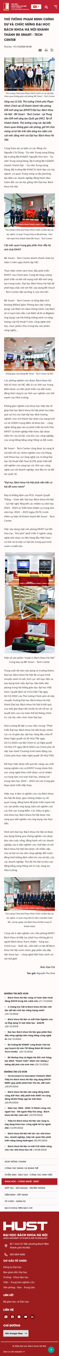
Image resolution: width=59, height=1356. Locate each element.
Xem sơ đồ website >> (14, 1351)
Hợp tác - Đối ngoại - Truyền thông (25, 1188)
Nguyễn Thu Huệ (46, 973)
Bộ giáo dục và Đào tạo (16, 1301)
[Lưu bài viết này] (52, 50)
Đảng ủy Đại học (12, 1266)
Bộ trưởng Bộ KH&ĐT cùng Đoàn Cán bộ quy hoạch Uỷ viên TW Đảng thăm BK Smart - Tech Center (28, 1048)
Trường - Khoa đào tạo (15, 1277)
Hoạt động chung (15, 1162)
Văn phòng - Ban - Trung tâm (19, 1287)
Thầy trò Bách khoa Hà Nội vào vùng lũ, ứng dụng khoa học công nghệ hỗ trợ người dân (28, 1124)
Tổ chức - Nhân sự (15, 1201)
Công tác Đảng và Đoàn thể (21, 1168)
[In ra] (46, 50)
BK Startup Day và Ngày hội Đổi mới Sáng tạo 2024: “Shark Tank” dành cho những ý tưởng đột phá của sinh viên (28, 1061)
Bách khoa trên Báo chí (18, 1208)
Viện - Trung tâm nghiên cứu (18, 1282)
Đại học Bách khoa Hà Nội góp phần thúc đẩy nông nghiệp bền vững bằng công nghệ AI (28, 1035)
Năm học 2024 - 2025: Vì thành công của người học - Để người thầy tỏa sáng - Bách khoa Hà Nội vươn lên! (28, 1111)
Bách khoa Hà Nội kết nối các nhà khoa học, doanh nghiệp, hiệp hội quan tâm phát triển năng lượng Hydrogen (28, 1137)
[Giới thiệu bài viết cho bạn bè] (40, 50)
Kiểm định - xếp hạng (16, 1195)
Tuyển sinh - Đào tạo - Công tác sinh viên (28, 1175)
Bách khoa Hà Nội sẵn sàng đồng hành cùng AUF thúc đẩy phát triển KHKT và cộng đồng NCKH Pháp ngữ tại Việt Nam (28, 1095)
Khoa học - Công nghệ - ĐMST (22, 1181)
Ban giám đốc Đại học (15, 1272)
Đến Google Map (14, 1333)
